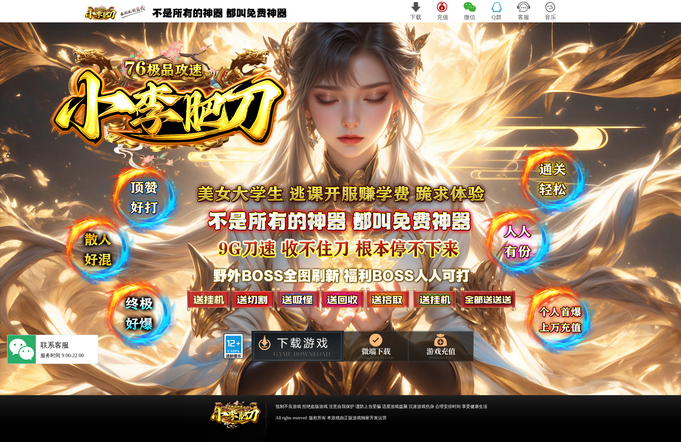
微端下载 (376, 346)
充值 (442, 17)
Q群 (497, 17)
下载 (415, 17)
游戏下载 (296, 347)
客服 (523, 17)
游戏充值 (441, 346)
